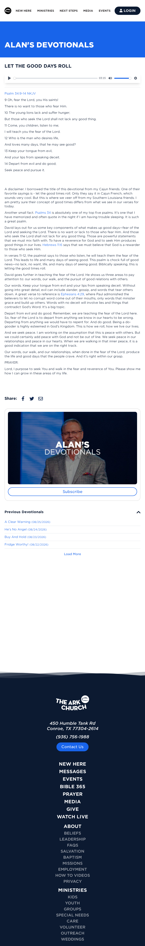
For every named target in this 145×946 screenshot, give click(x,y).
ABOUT (72, 826)
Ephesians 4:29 (72, 294)
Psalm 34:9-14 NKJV (20, 93)
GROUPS (72, 909)
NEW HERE (24, 10)
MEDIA (88, 10)
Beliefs (72, 833)
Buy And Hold (25, 537)
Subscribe (73, 491)
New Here (72, 764)
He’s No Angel (26, 529)
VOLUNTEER (72, 927)
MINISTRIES (45, 10)
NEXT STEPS (69, 10)
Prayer (73, 794)
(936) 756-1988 (72, 736)
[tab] (72, 512)
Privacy (72, 881)
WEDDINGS (72, 939)
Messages (72, 771)
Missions (72, 863)
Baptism (72, 857)
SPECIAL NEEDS (72, 915)
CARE (72, 921)
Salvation (72, 851)
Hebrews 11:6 (52, 245)
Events (73, 779)
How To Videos (72, 875)
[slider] (55, 78)
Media (72, 801)
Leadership (72, 839)
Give (72, 809)
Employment (72, 869)
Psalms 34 (43, 212)
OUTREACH (72, 933)
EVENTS (104, 10)
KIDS (72, 897)
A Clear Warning (27, 522)
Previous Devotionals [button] (24, 512)
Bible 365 (72, 786)
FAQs (72, 845)
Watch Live (72, 816)
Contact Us (72, 747)
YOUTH (72, 903)
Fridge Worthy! (26, 544)
